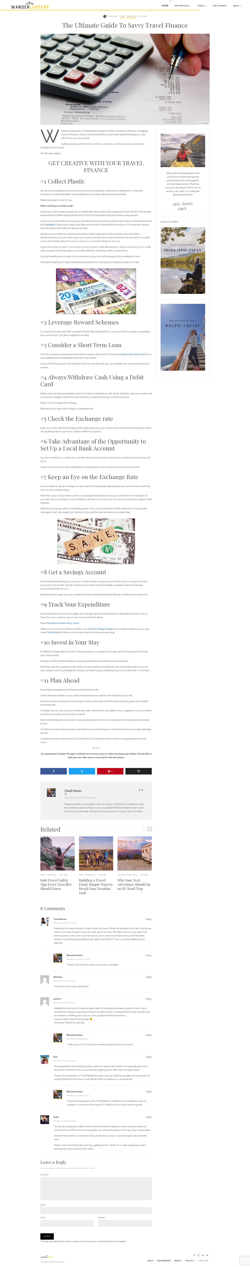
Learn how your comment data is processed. (103, 1241)
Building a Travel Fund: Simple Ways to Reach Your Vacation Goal (96, 886)
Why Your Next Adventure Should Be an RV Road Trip (134, 884)
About (236, 6)
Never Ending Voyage (101, 629)
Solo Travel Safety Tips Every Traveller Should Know (56, 884)
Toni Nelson (59, 919)
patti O (57, 999)
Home (165, 5)
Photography (220, 6)
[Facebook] (194, 1255)
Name (43, 1205)
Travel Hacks (131, 16)
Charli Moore (112, 16)
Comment (44, 1175)
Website (101, 1218)
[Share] (53, 771)
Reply (149, 919)
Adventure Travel (124, 875)
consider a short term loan (130, 354)
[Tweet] (82, 771)
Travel (200, 6)
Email (43, 1218)
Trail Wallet (53, 632)
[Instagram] (203, 1255)
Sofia (56, 1117)
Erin (55, 1057)
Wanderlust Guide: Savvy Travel (63, 623)
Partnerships (164, 1261)
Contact (189, 1261)
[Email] (138, 771)
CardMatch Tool (52, 224)
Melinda (57, 977)
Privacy (178, 1261)
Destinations (182, 6)
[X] (198, 1255)
